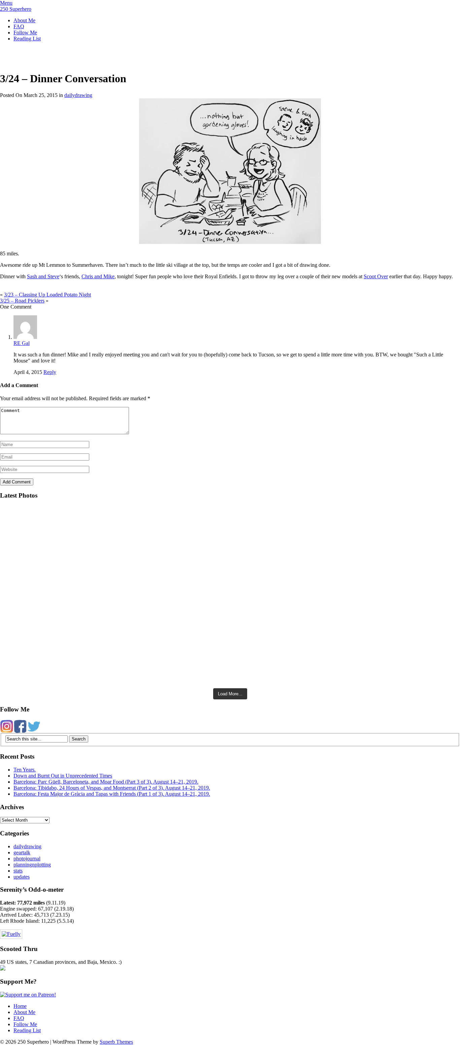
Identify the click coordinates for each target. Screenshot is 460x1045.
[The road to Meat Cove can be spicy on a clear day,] (115, 558)
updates (21, 877)
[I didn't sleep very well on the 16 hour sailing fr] (345, 516)
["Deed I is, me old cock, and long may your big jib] (115, 516)
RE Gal (21, 343)
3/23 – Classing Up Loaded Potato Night (47, 294)
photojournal (26, 858)
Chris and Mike (97, 276)
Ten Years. (24, 769)
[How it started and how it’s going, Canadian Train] (115, 640)
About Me (24, 20)
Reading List (27, 38)
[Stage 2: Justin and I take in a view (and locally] (115, 531)
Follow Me (25, 32)
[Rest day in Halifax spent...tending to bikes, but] (115, 586)
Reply (49, 372)
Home (20, 1006)
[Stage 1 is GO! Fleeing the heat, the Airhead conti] (115, 611)
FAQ (18, 26)
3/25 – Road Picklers (22, 301)
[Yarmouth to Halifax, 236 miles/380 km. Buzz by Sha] (345, 586)
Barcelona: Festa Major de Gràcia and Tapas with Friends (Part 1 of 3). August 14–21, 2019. (111, 794)
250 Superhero (15, 9)
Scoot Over (376, 276)
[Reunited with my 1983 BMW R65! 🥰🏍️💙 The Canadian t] (345, 615)
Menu (6, 3)
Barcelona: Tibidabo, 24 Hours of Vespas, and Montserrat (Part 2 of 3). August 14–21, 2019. (111, 788)
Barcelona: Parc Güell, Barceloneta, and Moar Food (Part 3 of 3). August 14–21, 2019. (105, 782)
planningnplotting (32, 864)
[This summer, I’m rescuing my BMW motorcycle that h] (345, 658)
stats (18, 871)
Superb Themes (116, 1042)
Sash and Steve (43, 276)
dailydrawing (78, 95)
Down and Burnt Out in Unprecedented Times (62, 776)
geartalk (21, 852)
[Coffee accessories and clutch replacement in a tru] (345, 528)
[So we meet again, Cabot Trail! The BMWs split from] (345, 552)
